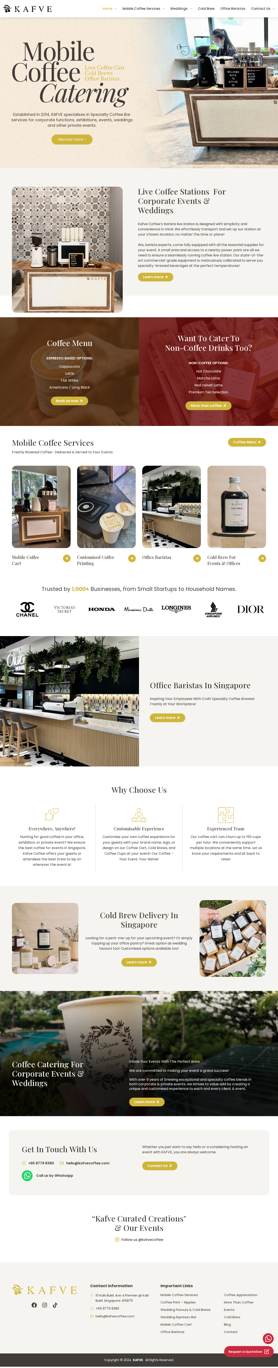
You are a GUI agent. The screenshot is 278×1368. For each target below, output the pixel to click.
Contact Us (260, 8)
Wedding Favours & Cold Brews (185, 1310)
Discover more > (72, 139)
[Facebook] (34, 1305)
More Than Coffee (238, 1302)
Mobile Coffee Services (141, 8)
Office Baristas (232, 8)
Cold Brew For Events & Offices (223, 560)
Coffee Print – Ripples (178, 1302)
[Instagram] (44, 1305)
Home (107, 8)
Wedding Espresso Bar (178, 1317)
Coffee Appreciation (240, 1295)
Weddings (179, 8)
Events (229, 1310)
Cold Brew (206, 8)
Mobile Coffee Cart (176, 1324)
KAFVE (138, 1360)
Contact (231, 1332)
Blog (227, 1324)
